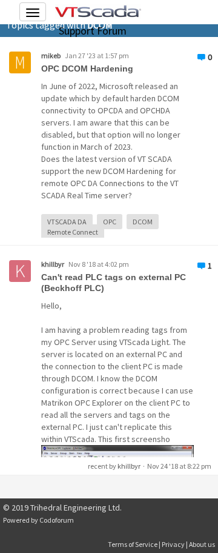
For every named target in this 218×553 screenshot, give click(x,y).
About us (202, 544)
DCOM (143, 221)
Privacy (173, 544)
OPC (109, 221)
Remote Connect (72, 231)
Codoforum (56, 520)
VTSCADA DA (67, 221)
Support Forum (93, 31)
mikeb (51, 55)
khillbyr (52, 264)
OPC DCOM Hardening (87, 68)
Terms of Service (132, 544)
